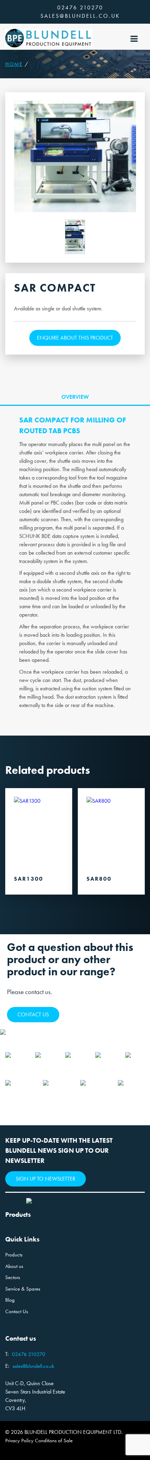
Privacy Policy (19, 1440)
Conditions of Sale (54, 1440)
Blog (10, 1299)
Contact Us (16, 1311)
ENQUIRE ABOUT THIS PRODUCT (75, 337)
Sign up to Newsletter (45, 1178)
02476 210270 (80, 7)
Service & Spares (22, 1288)
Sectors (12, 1277)
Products (13, 1254)
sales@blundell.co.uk (80, 15)
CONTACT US (33, 1014)
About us (14, 1266)
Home (14, 64)
